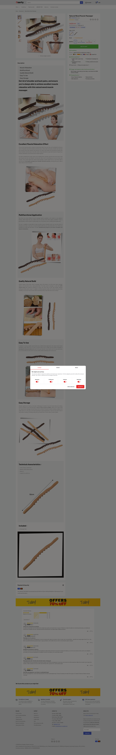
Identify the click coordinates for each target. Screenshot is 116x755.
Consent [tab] (39, 367)
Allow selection (70, 386)
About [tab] (76, 367)
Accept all (80, 386)
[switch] (37, 381)
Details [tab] (58, 367)
